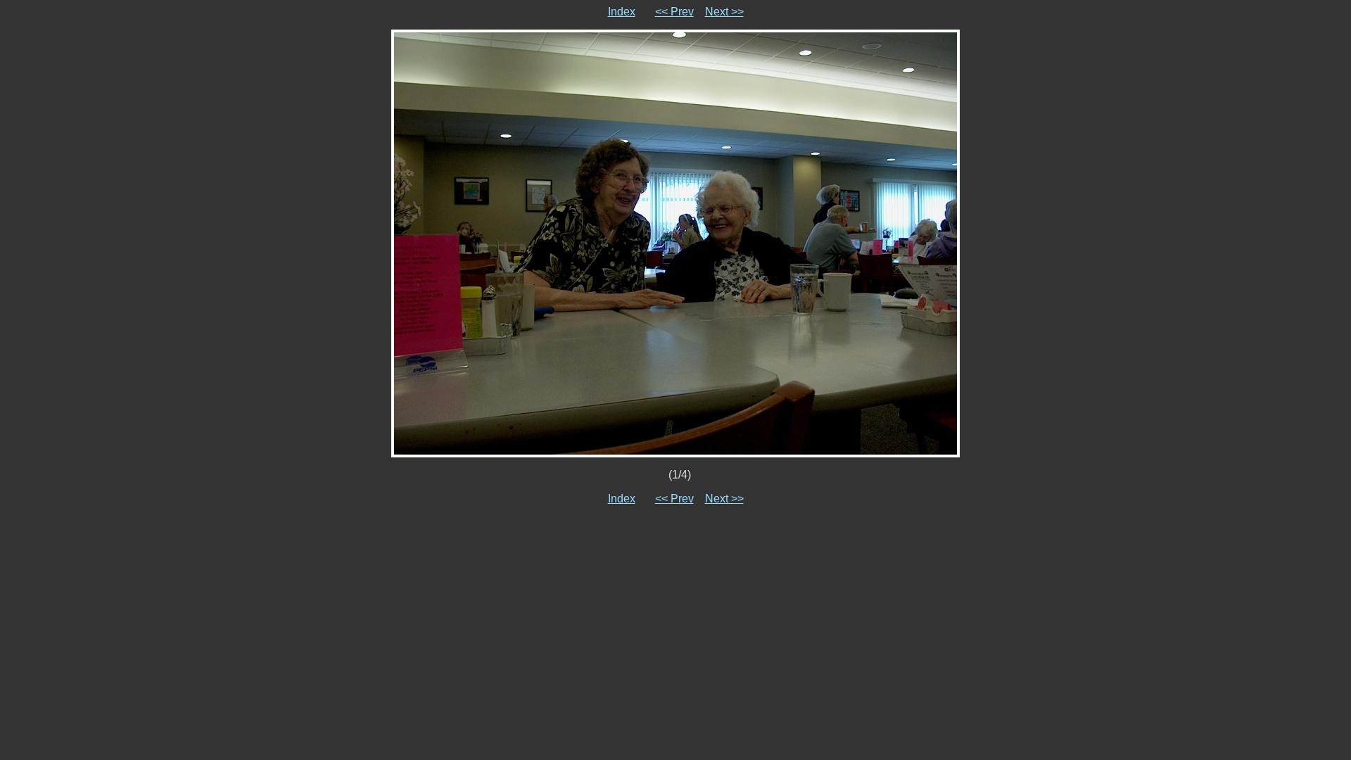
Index (621, 12)
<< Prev (674, 12)
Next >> (724, 12)
